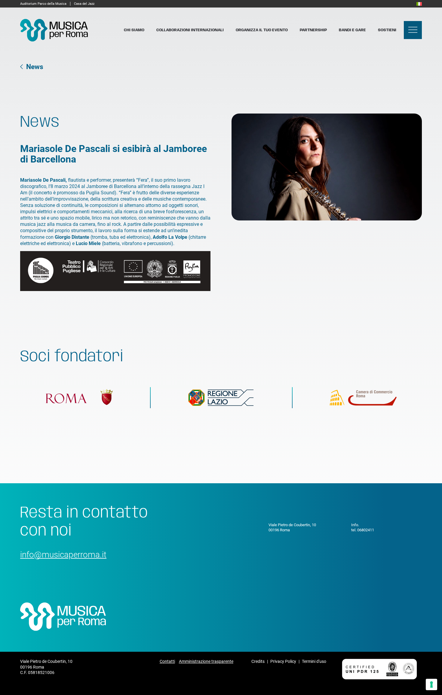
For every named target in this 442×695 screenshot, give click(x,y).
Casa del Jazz (84, 4)
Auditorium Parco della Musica (43, 4)
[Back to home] (54, 30)
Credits (258, 661)
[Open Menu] (413, 30)
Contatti (167, 661)
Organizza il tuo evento (262, 30)
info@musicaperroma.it (63, 555)
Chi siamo (134, 30)
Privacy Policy (283, 661)
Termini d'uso (314, 661)
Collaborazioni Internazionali (190, 30)
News (34, 67)
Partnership (313, 30)
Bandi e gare (352, 30)
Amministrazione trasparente (206, 661)
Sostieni (387, 30)
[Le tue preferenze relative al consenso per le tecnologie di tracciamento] (431, 684)
